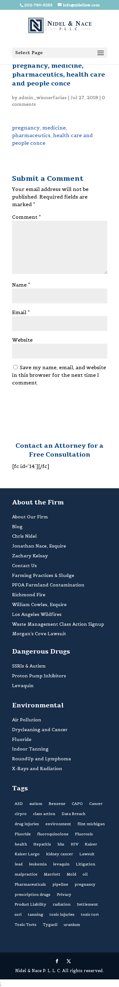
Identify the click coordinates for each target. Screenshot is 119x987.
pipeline (60, 884)
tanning (35, 914)
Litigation (85, 864)
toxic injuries (62, 914)
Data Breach (73, 813)
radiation (61, 904)
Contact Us (24, 565)
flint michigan (91, 823)
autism (35, 803)
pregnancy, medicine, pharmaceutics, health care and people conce (52, 135)
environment (58, 823)
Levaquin (23, 685)
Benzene (57, 803)
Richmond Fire (28, 595)
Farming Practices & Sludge (43, 575)
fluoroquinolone (53, 834)
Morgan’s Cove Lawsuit (39, 633)
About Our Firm (30, 517)
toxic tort (90, 914)
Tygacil (50, 924)
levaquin (61, 864)
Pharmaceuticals (30, 884)
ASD (19, 803)
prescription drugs (32, 894)
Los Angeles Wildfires (37, 614)
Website (22, 340)
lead (19, 864)
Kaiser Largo (27, 853)
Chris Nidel (24, 536)
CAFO (77, 803)
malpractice (26, 874)
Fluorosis (84, 834)
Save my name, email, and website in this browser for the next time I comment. (59, 375)
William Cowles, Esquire (39, 604)
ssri (18, 914)
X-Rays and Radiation (37, 768)
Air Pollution (26, 720)
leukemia (38, 864)
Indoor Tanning (30, 749)
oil (85, 874)
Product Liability (30, 904)
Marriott (52, 874)
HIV (74, 844)
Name (21, 285)
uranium (72, 924)
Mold (71, 874)
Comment (26, 217)
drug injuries (27, 823)
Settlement (87, 904)
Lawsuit (87, 853)
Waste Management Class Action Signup (58, 624)
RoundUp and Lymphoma (41, 759)
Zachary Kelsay (30, 556)
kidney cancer (59, 853)
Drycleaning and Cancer (40, 729)
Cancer (95, 803)
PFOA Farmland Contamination (48, 585)
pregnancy (85, 884)
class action (44, 813)
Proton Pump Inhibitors (39, 676)
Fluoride (21, 739)
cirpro (21, 813)
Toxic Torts (25, 924)
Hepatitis (42, 844)
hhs (60, 844)
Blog (17, 526)
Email (21, 312)
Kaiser (91, 844)
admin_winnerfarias (43, 97)
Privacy (64, 894)
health (21, 844)
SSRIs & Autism (29, 666)
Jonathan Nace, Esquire (39, 546)
